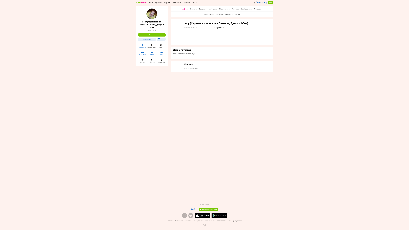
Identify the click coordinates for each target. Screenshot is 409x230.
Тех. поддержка (198, 221)
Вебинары (187, 3)
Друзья (237, 14)
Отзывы (193, 9)
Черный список (210, 221)
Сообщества (176, 3)
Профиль (184, 9)
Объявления (224, 9)
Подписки (229, 14)
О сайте (194, 209)
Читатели (219, 14)
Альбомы (213, 9)
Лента (151, 3)
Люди (195, 3)
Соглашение (179, 221)
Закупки (167, 3)
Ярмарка (158, 3)
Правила (188, 221)
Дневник (203, 9)
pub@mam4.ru (237, 221)
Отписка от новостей (224, 221)
